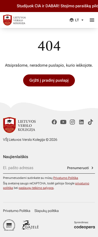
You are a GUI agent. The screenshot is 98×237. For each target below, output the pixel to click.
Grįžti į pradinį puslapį (49, 80)
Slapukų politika (46, 211)
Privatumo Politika (65, 178)
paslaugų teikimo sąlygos (36, 188)
